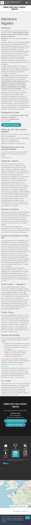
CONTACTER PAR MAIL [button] (12, 125)
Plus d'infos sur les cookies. (11, 394)
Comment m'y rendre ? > (21, 511)
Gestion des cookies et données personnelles (10, 523)
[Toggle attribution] (29, 506)
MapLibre (26, 506)
